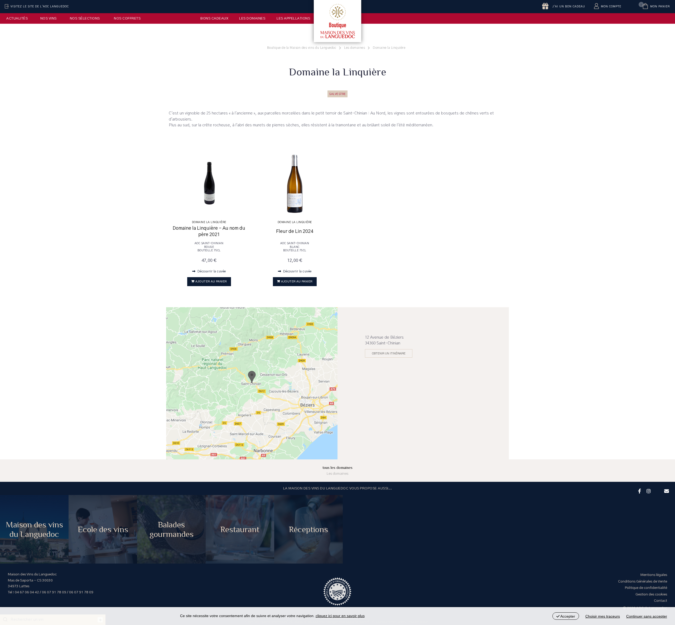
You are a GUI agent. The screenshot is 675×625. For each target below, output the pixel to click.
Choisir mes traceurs (602, 616)
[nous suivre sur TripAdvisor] (657, 488)
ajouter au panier (211, 281)
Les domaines (252, 18)
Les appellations (293, 18)
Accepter (567, 616)
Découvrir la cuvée (211, 271)
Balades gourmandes (172, 529)
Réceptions (308, 529)
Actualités (17, 18)
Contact (660, 601)
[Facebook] (639, 490)
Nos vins (48, 18)
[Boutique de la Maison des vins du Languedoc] (337, 21)
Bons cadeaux (214, 18)
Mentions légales (653, 575)
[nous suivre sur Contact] (666, 490)
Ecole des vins (103, 529)
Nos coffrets (127, 18)
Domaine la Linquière (209, 222)
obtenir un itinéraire (389, 353)
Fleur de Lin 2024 (294, 231)
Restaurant (239, 529)
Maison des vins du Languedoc (34, 529)
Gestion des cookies (651, 594)
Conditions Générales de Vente (642, 581)
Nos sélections (85, 18)
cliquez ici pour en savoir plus (340, 616)
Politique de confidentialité (646, 588)
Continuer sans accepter (646, 616)
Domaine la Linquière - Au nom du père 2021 (209, 231)
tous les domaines (337, 470)
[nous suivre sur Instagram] (648, 490)
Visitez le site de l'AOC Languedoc (40, 6)
